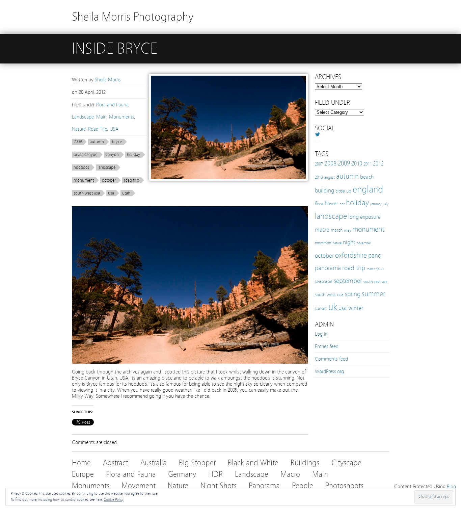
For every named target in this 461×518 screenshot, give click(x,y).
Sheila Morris (108, 80)
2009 (78, 142)
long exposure (364, 217)
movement (323, 243)
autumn (97, 142)
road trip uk (375, 268)
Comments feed (331, 359)
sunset (321, 308)
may (347, 230)
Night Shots (218, 485)
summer (373, 294)
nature (337, 243)
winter (355, 308)
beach (367, 177)
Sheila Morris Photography (132, 17)
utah (126, 193)
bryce (117, 142)
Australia (153, 462)
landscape (106, 167)
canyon (112, 154)
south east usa (375, 281)
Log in (321, 334)
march (337, 230)
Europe (83, 474)
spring (352, 294)
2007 (319, 164)
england (368, 189)
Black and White (253, 462)
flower (331, 203)
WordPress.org (329, 371)
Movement (138, 485)
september (348, 281)
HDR (215, 474)
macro (322, 230)
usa (111, 193)
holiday (133, 154)
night (349, 242)
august (329, 177)
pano (374, 255)
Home (81, 462)
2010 (356, 163)
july (385, 203)
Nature (79, 129)
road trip (131, 180)
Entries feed (326, 346)
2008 (330, 163)
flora (319, 204)
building (324, 190)
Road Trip (97, 129)
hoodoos (81, 167)
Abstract (115, 462)
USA (114, 129)
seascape (323, 281)
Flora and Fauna (112, 105)
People (302, 485)
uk (332, 306)
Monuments (121, 117)
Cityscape (346, 462)
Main (101, 117)
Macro (290, 474)
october (109, 180)
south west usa (87, 193)
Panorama (264, 485)
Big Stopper (197, 462)
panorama (328, 268)
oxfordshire (351, 255)
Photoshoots (344, 485)
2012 (378, 163)
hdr (342, 204)
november (364, 243)
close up (343, 191)
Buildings (305, 462)
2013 (319, 177)
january (375, 204)
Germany (182, 474)
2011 (367, 164)
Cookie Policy (114, 499)
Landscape (83, 117)
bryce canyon (86, 154)
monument (84, 180)
